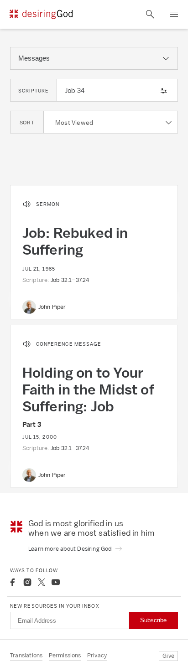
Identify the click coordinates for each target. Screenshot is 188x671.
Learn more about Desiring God (70, 549)
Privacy (97, 655)
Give (168, 656)
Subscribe (153, 620)
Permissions (65, 655)
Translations (26, 655)
